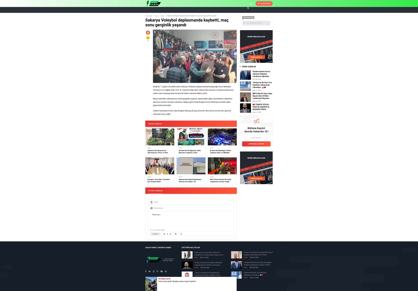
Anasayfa (148, 16)
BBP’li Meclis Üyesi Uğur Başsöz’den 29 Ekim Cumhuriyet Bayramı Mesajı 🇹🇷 (262, 96)
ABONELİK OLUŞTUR (256, 144)
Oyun (156, 16)
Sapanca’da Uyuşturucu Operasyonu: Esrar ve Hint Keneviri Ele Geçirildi (157, 152)
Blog (196, 257)
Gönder (155, 234)
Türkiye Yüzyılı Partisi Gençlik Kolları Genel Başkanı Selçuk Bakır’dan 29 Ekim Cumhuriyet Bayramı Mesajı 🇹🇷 (258, 253)
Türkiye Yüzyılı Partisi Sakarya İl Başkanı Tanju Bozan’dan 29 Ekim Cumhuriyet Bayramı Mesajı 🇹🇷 (208, 264)
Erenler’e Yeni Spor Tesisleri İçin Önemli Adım (158, 180)
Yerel (149, 148)
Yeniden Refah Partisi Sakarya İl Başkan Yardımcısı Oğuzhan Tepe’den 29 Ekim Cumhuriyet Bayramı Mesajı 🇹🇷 (261, 74)
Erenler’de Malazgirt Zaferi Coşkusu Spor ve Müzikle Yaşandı (220, 152)
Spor (162, 16)
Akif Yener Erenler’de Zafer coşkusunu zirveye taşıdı (220, 180)
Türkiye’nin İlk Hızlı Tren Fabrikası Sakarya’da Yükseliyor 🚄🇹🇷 (262, 85)
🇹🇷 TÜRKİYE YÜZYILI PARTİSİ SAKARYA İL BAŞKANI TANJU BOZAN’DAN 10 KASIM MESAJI (262, 106)
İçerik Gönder (265, 3)
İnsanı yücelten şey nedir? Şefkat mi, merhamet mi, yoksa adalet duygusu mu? (209, 254)
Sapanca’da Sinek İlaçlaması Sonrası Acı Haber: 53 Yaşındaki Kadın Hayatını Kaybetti (190, 180)
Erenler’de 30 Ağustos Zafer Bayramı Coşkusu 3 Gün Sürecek (190, 152)
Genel (245, 257)
